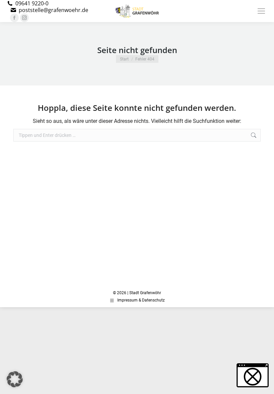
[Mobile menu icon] (261, 11)
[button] (14, 379)
